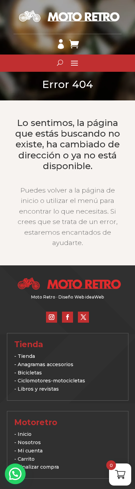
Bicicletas (30, 373)
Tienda (26, 356)
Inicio (25, 434)
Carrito (26, 459)
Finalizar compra (38, 467)
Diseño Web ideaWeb (81, 297)
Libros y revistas (38, 389)
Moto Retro (43, 297)
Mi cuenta (30, 451)
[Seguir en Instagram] (51, 317)
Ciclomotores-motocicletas (51, 381)
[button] (15, 473)
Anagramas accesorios (45, 364)
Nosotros (29, 442)
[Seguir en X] (83, 317)
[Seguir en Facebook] (67, 317)
